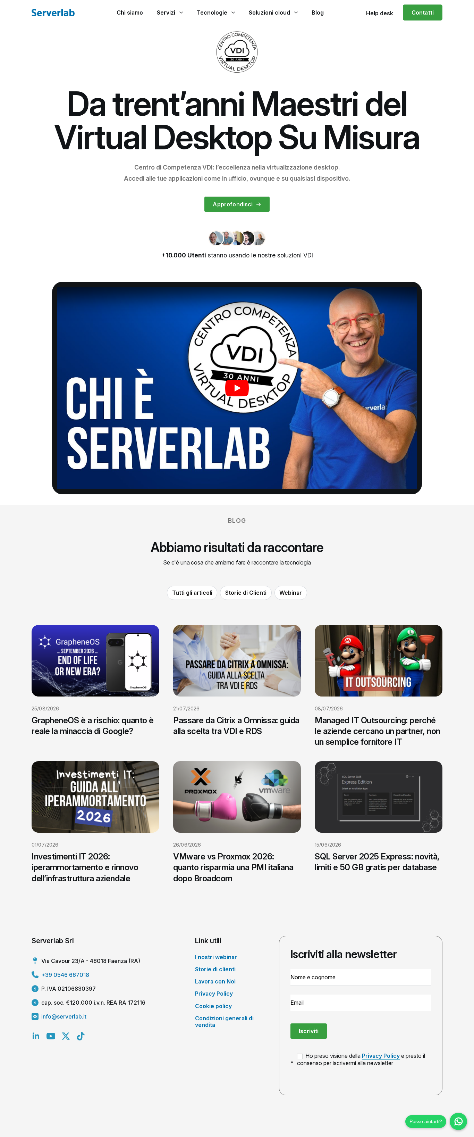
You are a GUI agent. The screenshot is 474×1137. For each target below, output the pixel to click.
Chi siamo (130, 12)
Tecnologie (212, 12)
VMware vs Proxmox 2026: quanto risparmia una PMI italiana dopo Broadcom (233, 867)
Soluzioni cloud (269, 12)
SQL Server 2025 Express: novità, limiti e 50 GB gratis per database (377, 861)
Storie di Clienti (245, 592)
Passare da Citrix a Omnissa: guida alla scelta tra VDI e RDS (236, 725)
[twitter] (65, 1036)
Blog (318, 12)
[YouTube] (50, 1036)
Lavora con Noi (215, 981)
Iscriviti (309, 1031)
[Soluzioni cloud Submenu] (296, 12)
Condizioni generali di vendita (224, 1021)
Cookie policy (213, 1006)
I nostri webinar (216, 957)
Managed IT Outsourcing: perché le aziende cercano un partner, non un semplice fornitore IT (377, 731)
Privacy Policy (214, 993)
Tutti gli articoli (192, 592)
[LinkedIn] (36, 1036)
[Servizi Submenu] (181, 12)
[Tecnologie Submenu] (233, 12)
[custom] (80, 1036)
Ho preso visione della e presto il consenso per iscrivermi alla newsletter (361, 1059)
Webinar (290, 592)
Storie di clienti (215, 969)
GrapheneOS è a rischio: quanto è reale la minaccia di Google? (93, 725)
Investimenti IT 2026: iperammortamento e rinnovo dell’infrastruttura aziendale (85, 867)
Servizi (166, 12)
